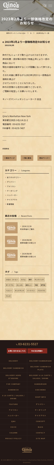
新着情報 (6, 148)
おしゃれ (20, 285)
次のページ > (44, 158)
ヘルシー (9, 291)
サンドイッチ (39, 280)
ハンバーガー (12, 195)
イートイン (31, 291)
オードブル (10, 285)
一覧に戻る (27, 158)
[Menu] (50, 5)
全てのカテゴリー (14, 177)
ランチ (8, 296)
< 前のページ (9, 158)
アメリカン (11, 186)
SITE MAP (40, 438)
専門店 (43, 285)
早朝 (36, 285)
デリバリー (11, 182)
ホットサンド (19, 291)
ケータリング (12, 191)
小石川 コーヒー (12, 280)
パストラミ (41, 291)
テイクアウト (12, 199)
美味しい (29, 285)
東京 (30, 280)
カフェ (23, 280)
